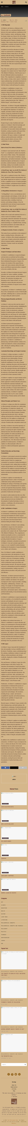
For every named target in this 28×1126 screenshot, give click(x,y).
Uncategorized (5, 937)
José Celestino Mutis (7, 807)
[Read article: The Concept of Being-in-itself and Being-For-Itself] (14, 960)
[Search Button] (26, 2)
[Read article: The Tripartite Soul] (14, 1043)
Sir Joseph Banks (6, 841)
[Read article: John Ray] (14, 850)
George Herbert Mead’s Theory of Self (12, 1029)
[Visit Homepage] (14, 2)
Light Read (4, 916)
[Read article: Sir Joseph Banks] (14, 833)
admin (4, 20)
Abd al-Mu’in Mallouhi (7, 824)
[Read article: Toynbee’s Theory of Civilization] (14, 989)
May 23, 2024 (13, 20)
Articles (14, 1089)
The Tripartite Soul (7, 1056)
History (3, 913)
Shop (14, 1090)
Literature (4, 919)
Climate (3, 905)
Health (3, 911)
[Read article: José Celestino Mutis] (14, 798)
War (2, 943)
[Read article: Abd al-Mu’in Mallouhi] (14, 816)
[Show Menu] (2, 2)
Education (4, 908)
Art (2, 902)
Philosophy (4, 928)
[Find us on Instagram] (19, 1074)
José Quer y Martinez (7, 875)
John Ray (3, 858)
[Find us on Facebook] (8, 1074)
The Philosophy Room (12, 1120)
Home (2, 6)
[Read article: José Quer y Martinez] (14, 867)
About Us (14, 1085)
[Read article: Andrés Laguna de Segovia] (14, 884)
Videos (3, 940)
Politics (3, 931)
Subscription (14, 1087)
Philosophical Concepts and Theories (12, 925)
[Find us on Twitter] (12, 1074)
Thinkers (6, 6)
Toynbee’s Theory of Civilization (10, 1002)
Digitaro (14, 1123)
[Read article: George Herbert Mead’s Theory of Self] (14, 1016)
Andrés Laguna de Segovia (8, 893)
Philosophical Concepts (8, 922)
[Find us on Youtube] (16, 1074)
